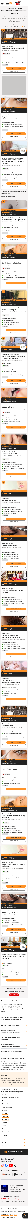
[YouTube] (11, 1165)
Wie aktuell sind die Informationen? (14, 1052)
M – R (13, 1143)
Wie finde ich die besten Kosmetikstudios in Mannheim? (14, 1032)
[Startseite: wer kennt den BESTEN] (6, 3)
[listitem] (10, 1098)
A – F (13, 1095)
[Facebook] (6, 1165)
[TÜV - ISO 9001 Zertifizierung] (4, 1188)
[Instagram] (2, 1165)
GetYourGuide (11, 196)
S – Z (13, 1146)
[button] (25, 1215)
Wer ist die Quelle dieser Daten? (14, 1026)
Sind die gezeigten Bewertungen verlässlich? (14, 1039)
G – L (13, 1140)
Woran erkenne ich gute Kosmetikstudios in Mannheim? (14, 1045)
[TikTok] (15, 1165)
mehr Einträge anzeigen (14, 988)
